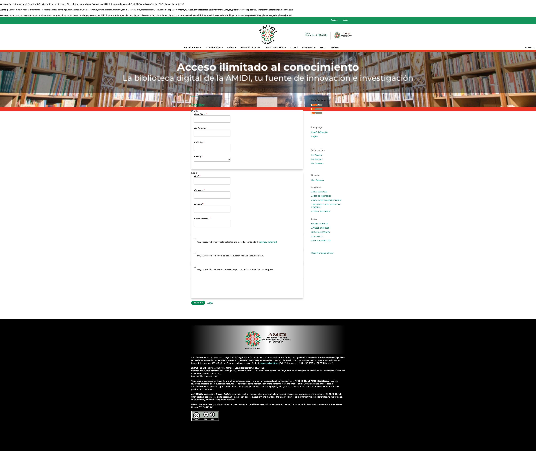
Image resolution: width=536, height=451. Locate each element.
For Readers (316, 155)
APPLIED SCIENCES (320, 228)
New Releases (317, 180)
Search (530, 47)
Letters (230, 47)
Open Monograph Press (322, 253)
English (314, 136)
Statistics (335, 47)
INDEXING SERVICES (275, 47)
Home (194, 96)
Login (345, 20)
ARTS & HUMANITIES (321, 240)
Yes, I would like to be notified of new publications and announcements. (230, 256)
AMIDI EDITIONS (319, 192)
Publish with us (309, 47)
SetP (316, 34)
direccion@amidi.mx (269, 363)
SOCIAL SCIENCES (319, 224)
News (323, 47)
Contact (294, 47)
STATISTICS (316, 236)
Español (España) (319, 132)
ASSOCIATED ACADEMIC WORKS (326, 200)
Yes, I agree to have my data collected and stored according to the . (237, 242)
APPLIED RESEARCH (320, 211)
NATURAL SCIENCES (320, 232)
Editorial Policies (213, 47)
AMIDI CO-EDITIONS (321, 196)
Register (334, 20)
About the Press (191, 47)
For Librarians (317, 163)
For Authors (316, 159)
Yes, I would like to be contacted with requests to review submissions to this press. (235, 269)
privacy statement (268, 242)
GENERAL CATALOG (250, 47)
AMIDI (341, 36)
